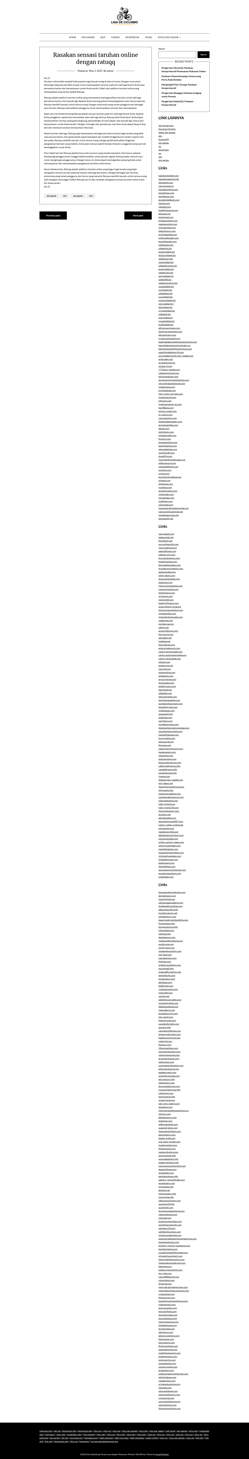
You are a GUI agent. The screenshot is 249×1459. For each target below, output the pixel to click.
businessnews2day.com (170, 1221)
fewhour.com (165, 1044)
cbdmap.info (165, 933)
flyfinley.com (165, 961)
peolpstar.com (165, 582)
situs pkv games (129, 1431)
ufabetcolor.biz (166, 272)
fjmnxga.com (165, 745)
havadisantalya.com (168, 189)
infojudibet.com (166, 930)
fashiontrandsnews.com (170, 331)
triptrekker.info (166, 1186)
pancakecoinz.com (168, 958)
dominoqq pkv (69, 1431)
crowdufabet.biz (167, 321)
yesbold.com (165, 206)
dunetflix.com (165, 456)
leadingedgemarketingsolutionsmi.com (178, 342)
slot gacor (50, 1434)
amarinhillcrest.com (168, 630)
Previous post (53, 215)
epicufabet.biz (165, 307)
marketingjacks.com (168, 849)
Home (72, 37)
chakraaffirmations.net (170, 972)
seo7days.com (165, 721)
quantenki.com (166, 1207)
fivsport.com (165, 438)
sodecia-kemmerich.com (170, 1269)
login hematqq (137, 1437)
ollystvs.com (165, 1114)
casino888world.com (169, 1276)
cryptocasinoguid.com (169, 338)
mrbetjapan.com (167, 710)
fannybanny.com (167, 1342)
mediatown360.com (168, 831)
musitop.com (165, 470)
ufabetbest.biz (166, 293)
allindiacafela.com (167, 818)
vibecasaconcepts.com (170, 1200)
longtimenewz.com (168, 1356)
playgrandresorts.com (169, 1394)
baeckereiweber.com (169, 175)
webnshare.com (166, 1062)
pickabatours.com (167, 916)
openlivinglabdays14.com (171, 352)
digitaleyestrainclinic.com (171, 835)
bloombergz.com (167, 644)
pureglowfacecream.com (171, 703)
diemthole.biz (165, 689)
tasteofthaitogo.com (169, 734)
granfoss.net (165, 814)
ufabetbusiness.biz (168, 265)
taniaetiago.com (166, 497)
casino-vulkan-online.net (171, 824)
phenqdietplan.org (168, 449)
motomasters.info (167, 1193)
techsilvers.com (166, 432)
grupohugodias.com (168, 425)
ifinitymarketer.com (168, 1346)
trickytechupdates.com (170, 856)
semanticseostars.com (169, 1051)
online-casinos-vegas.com (171, 842)
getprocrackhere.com (169, 1335)
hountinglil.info (166, 968)
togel (148, 37)
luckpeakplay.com (167, 1363)
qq (160, 146)
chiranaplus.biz (166, 790)
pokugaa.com (165, 1387)
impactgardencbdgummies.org (173, 508)
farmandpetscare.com (169, 1086)
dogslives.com (165, 1121)
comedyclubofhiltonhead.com (173, 1252)
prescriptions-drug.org (170, 606)
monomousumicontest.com (172, 1166)
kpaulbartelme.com (168, 1249)
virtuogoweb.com (167, 227)
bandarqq (84, 1441)
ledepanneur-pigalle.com (171, 779)
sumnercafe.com (167, 452)
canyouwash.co (166, 186)
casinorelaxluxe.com (169, 1321)
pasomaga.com (166, 504)
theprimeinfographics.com (171, 1259)
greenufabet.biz (166, 269)
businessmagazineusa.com (172, 1211)
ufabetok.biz (165, 314)
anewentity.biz (166, 714)
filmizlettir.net (165, 540)
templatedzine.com (168, 442)
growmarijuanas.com (169, 1058)
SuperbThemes (162, 1454)
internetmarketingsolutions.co (174, 1110)
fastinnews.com (166, 1339)
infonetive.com (166, 755)
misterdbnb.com (167, 1280)
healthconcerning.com (169, 1037)
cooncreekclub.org (168, 547)
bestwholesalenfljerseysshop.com (175, 348)
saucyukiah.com (166, 533)
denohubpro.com (167, 1134)
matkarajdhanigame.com (171, 940)
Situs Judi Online (168, 37)
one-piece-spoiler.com (169, 1141)
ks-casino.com (165, 414)
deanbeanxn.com (167, 937)
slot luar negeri (156, 1431)
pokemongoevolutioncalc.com (173, 1373)
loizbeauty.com (166, 676)
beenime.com (165, 1266)
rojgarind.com (165, 1041)
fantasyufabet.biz (167, 255)
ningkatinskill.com (167, 435)
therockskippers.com (169, 811)
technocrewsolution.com (171, 610)
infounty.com (165, 400)
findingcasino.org (167, 1148)
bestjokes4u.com (167, 975)
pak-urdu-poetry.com (169, 1103)
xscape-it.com (165, 366)
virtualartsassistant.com (170, 1256)
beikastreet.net (166, 537)
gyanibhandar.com (168, 241)
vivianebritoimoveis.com (171, 617)
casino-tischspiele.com (170, 658)
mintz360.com (166, 992)
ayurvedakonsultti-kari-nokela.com (176, 355)
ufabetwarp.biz (166, 245)
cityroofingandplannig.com (172, 383)
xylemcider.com (166, 494)
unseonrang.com (167, 1100)
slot (102, 37)
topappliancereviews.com (171, 852)
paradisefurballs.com (169, 1024)
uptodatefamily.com (168, 466)
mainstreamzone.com (169, 1055)
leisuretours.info (167, 1079)
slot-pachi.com (166, 1017)
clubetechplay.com (168, 1325)
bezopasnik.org (166, 741)
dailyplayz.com (166, 1332)
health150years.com (169, 603)
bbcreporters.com (167, 335)
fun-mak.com (165, 1273)
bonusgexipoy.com (168, 1318)
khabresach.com (167, 863)
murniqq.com (76, 1437)
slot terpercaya (166, 125)
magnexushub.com (168, 224)
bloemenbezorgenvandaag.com (174, 727)
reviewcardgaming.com (170, 1235)
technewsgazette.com (169, 700)
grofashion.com (166, 1370)
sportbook (132, 37)
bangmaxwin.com (167, 752)
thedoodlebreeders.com (170, 421)
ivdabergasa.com (167, 387)
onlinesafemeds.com (169, 238)
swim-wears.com (167, 575)
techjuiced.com (166, 217)
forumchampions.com (169, 558)
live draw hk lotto (167, 129)
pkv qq (57, 1431)
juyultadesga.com (167, 390)
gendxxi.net (164, 1190)
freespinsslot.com (167, 1020)
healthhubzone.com (168, 210)
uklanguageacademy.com (171, 902)
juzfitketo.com (166, 501)
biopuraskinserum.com (170, 762)
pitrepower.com (166, 828)
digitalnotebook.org (168, 1006)
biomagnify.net (166, 518)
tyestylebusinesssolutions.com (174, 1290)
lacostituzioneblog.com (170, 477)
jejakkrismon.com (167, 686)
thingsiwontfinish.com (170, 1408)
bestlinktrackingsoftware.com (173, 1301)
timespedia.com (166, 682)
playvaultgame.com (168, 1391)
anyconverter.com (167, 679)
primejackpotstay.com (169, 1384)
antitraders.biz (166, 359)
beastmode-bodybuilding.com (173, 920)
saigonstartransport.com (171, 748)
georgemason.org (167, 895)
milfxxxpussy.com (167, 463)
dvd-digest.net (166, 783)
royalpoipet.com (167, 1294)
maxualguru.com (167, 1010)
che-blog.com (165, 954)
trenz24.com (165, 669)
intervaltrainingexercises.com (173, 1287)
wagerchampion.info (169, 1162)
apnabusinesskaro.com (170, 873)
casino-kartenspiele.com (171, 651)
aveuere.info (165, 1027)
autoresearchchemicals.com (172, 870)
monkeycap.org (166, 624)
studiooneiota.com (168, 1145)
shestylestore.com (168, 1405)
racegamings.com (167, 1380)
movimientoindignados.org (172, 459)
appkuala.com (165, 717)
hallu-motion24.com (169, 807)
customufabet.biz (167, 300)
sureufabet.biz (166, 296)
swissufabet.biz (166, 262)
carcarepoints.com (168, 418)
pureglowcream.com (169, 724)
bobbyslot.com (166, 985)
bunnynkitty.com (167, 738)
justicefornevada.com (169, 1075)
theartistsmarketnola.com (171, 786)
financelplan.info (167, 923)
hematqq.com (91, 1437)
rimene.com (164, 776)
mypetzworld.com (167, 397)
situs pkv (143, 1431)
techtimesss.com (167, 592)
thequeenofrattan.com (170, 1131)
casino (115, 37)
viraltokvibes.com (167, 613)
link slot (199, 1437)
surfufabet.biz (165, 290)
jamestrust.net (166, 665)
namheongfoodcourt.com (171, 797)
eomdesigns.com (167, 1183)
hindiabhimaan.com (168, 859)
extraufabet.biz (166, 276)
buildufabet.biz (166, 324)
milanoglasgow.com (168, 800)
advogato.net (165, 637)
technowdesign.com (168, 376)
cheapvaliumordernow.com (172, 1263)
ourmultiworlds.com (169, 544)
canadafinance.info (168, 769)
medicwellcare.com (168, 1214)
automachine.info (167, 1155)
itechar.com (164, 203)
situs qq (98, 1431)
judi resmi (170, 1431)
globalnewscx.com (168, 1117)
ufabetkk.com (165, 693)
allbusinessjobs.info (168, 909)
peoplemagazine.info (169, 179)
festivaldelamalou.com (170, 565)
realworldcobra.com (168, 1152)
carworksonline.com (168, 589)
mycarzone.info (166, 1197)
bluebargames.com (168, 561)
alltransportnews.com (169, 328)
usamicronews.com (168, 1366)
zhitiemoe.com (166, 484)
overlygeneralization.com (171, 1065)
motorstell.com (166, 599)
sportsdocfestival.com (169, 1401)
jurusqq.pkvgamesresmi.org (104, 1441)
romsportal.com (166, 1398)
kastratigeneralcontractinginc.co (174, 345)
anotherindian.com (168, 490)
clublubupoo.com (167, 1304)
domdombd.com (167, 1328)
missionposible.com (168, 838)
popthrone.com (166, 944)
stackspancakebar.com (170, 793)
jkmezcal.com (165, 1283)
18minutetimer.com (168, 1048)
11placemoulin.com (168, 989)
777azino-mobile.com (169, 369)
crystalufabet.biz (167, 310)
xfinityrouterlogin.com (170, 845)
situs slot (193, 1431)
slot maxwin (89, 1434)
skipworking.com (167, 672)
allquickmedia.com (168, 696)
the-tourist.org (166, 634)
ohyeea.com (164, 480)
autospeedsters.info (168, 1159)
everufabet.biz (166, 317)
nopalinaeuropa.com (169, 515)
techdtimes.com (166, 193)
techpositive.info (167, 1096)
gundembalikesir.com (169, 199)
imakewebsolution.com (170, 951)
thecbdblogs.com (167, 866)
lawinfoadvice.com (168, 445)
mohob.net (164, 996)
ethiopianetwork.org (169, 1069)
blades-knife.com (167, 1138)
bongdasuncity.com (168, 1013)
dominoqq (164, 149)
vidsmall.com (165, 1218)
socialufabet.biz (166, 286)
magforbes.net (166, 620)
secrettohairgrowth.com (170, 731)
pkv (160, 136)
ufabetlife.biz (165, 279)
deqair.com (164, 428)
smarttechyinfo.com (168, 1003)
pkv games (88, 37)
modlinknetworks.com (170, 1353)
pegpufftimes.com (167, 551)
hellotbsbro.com (167, 1082)
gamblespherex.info (168, 1176)
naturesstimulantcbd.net (171, 511)
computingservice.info (169, 1089)
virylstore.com (166, 596)
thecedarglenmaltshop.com (172, 892)
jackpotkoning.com (168, 1349)
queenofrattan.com (168, 1127)
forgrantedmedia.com (169, 579)
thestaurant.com (167, 1297)
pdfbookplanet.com (168, 1124)
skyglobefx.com (166, 1172)
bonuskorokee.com (168, 1315)
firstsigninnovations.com (171, 568)
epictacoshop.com (167, 759)
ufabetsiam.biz (166, 258)
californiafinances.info (169, 766)
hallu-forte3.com (167, 804)
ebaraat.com (165, 213)
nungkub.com (165, 487)
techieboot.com (166, 196)
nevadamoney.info (168, 773)
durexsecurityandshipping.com (174, 380)
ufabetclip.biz (165, 248)
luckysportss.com (167, 1360)
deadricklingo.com (168, 1169)
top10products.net (168, 913)
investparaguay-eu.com (170, 404)
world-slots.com (167, 947)
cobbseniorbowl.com (169, 373)
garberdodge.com (167, 572)
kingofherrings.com (168, 707)
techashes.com (166, 182)
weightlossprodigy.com (170, 999)
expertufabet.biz (167, 251)
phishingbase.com (167, 1377)
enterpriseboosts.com (169, 648)
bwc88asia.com (166, 407)
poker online (152, 1437)
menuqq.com (45, 1431)
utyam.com (164, 473)
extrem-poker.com (168, 411)
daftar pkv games (167, 132)
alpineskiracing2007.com (171, 821)
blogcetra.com (165, 1107)
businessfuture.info (168, 927)
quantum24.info (167, 1204)
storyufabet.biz (166, 303)
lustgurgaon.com (167, 978)
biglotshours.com (167, 231)
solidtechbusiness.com (170, 1231)
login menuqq (106, 1437)
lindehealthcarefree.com (170, 906)
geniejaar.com (165, 982)
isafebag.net (164, 641)
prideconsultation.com (170, 965)
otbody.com (164, 662)
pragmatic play (74, 1434)
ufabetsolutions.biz (168, 283)
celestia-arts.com (167, 554)
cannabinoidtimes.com (170, 1030)
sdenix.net (164, 627)
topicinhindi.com (167, 899)
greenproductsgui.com (170, 1034)
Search (162, 48)
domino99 (164, 139)
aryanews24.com (167, 362)
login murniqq (121, 1437)
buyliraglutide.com (168, 234)
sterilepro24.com (167, 1228)
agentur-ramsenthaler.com (172, 1179)
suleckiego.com (166, 876)
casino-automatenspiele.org (172, 655)
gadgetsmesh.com (167, 1072)
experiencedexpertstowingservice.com (178, 1238)
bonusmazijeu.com (168, 1308)
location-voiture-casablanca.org (174, 1245)
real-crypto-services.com (171, 393)
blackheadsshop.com (169, 1242)
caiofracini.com (166, 1093)
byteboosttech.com (168, 220)
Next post (138, 215)
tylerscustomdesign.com (171, 585)
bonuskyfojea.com (168, 1311)
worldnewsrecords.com (170, 1224)
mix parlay (55, 1437)
